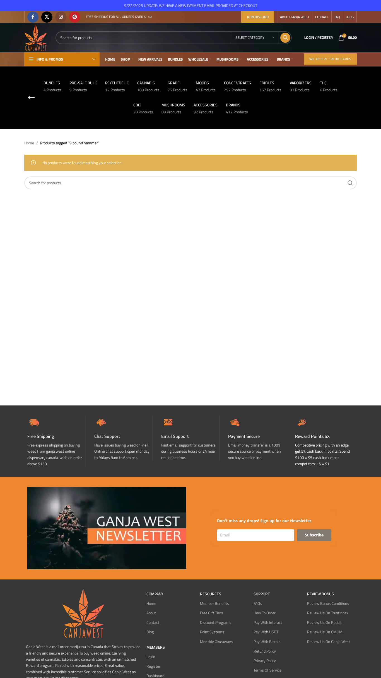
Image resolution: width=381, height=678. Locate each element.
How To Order (265, 613)
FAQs (258, 603)
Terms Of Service (267, 670)
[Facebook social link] (32, 17)
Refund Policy (265, 651)
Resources (210, 594)
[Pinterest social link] (74, 17)
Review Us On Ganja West (328, 641)
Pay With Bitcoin (267, 641)
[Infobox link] (123, 438)
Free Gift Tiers (211, 613)
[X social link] (46, 17)
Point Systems (212, 632)
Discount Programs (216, 622)
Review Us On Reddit (324, 622)
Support (262, 594)
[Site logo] (35, 37)
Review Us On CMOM (325, 632)
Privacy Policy (265, 660)
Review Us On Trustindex (327, 613)
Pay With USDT (266, 632)
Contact (152, 622)
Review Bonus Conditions (328, 603)
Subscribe (314, 535)
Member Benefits (214, 603)
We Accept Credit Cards (330, 59)
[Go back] (31, 97)
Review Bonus (320, 594)
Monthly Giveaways (216, 641)
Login (150, 656)
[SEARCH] (285, 38)
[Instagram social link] (60, 17)
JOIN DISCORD (258, 16)
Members (155, 647)
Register (153, 666)
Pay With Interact (268, 622)
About (151, 613)
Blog (150, 632)
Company (154, 594)
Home (29, 143)
